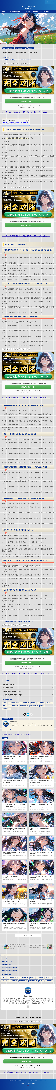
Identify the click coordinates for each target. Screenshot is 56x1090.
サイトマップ (27, 11)
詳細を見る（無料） (27, 101)
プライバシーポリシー (45, 11)
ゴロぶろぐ (28, 8)
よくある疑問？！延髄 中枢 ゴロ (10, 124)
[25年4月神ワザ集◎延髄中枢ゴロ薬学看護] (28, 714)
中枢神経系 (26, 702)
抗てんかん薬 (6, 705)
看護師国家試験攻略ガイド (8, 734)
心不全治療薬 (41, 702)
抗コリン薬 (15, 705)
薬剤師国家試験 (34, 705)
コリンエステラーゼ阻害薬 (15, 702)
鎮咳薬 (42, 705)
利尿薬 (33, 702)
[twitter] (24, 714)
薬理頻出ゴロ (4, 11)
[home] (10, 729)
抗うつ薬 (49, 702)
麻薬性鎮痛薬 (6, 708)
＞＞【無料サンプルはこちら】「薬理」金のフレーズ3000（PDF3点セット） (26, 112)
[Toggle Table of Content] (26, 120)
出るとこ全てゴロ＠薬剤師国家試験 (28, 1083)
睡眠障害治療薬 (24, 705)
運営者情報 (35, 11)
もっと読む (29, 935)
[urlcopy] (31, 714)
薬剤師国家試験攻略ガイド (16, 11)
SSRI (4, 702)
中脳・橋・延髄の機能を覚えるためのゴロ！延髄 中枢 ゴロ (15, 122)
